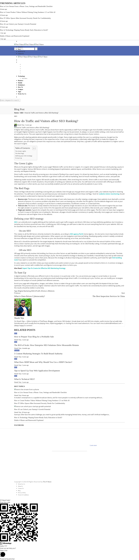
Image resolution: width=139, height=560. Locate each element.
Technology (21, 76)
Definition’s (21, 85)
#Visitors (44, 291)
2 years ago (25, 340)
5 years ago (28, 125)
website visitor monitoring (109, 194)
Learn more (93, 445)
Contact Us (21, 53)
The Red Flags (19, 153)
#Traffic (38, 291)
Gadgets (20, 89)
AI (18, 438)
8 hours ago (3, 9)
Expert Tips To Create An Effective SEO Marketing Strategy (43, 268)
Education (20, 448)
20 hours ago (4, 21)
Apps (19, 91)
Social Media (21, 464)
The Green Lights (20, 151)
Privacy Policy (22, 492)
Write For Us (21, 51)
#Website (51, 291)
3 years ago (25, 382)
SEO (21, 113)
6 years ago (25, 357)
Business (20, 80)
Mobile (20, 83)
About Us (20, 47)
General (20, 455)
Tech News (24, 78)
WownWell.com (99, 448)
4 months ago (26, 348)
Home (16, 113)
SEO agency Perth (76, 234)
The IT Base (47, 482)
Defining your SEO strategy (23, 156)
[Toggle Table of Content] (33, 148)
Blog (19, 49)
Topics (19, 470)
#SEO (33, 291)
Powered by (7, 559)
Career (19, 444)
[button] (69, 500)
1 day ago (3, 33)
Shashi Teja (20, 125)
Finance (20, 451)
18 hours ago (4, 15)
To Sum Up (18, 158)
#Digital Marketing (24, 291)
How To (20, 87)
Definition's (21, 446)
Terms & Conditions (23, 495)
